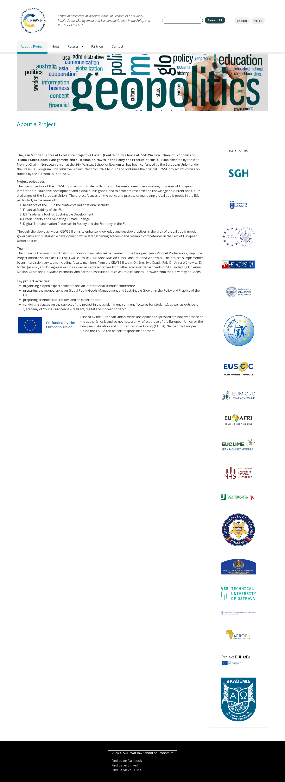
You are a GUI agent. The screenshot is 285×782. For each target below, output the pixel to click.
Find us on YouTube (127, 770)
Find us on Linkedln (126, 765)
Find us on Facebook (127, 761)
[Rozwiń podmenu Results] (82, 46)
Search (213, 20)
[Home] (32, 9)
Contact (117, 46)
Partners (97, 46)
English (242, 21)
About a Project (32, 46)
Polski (258, 21)
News (55, 46)
